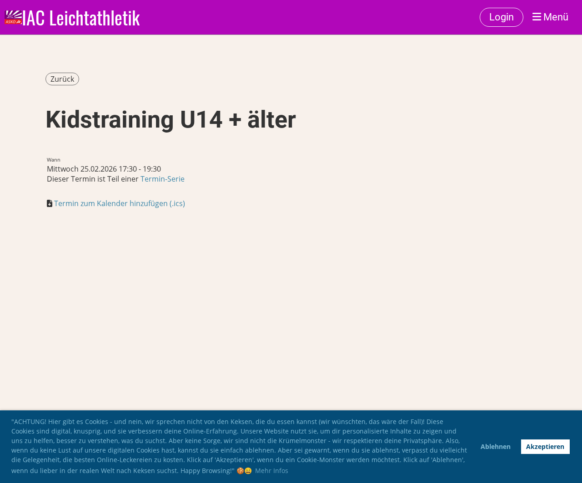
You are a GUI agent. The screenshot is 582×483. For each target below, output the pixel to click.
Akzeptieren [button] (545, 446)
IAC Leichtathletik (81, 17)
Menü (554, 17)
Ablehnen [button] (496, 446)
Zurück (62, 79)
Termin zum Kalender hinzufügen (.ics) (119, 203)
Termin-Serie (162, 179)
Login (501, 17)
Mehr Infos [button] (271, 470)
